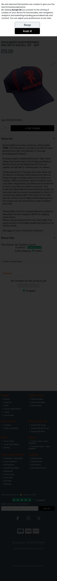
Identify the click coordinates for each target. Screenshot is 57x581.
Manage (27, 25)
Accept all (27, 31)
